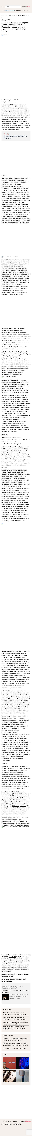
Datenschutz (17, 1124)
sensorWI (16, 990)
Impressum (8, 1124)
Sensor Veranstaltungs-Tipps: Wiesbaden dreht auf (12, 987)
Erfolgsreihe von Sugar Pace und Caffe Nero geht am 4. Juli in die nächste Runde (15, 1044)
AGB (2, 1124)
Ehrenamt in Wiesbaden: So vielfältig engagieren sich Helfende (15, 1023)
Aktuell (12, 11)
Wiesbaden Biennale (15, 965)
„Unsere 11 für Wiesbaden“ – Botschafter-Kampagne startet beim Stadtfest (15, 1039)
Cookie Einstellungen (10, 1121)
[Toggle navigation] (2, 7)
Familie (18, 15)
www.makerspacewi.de (18, 520)
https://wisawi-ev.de (20, 814)
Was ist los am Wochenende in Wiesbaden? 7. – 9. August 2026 (14, 1027)
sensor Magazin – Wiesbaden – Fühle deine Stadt (24, 2)
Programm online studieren (22, 218)
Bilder (12, 15)
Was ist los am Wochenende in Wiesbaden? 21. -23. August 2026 (14, 1014)
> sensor (26, 6)
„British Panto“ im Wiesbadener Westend (15, 1048)
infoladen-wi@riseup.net (19, 806)
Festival (25, 15)
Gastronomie (20, 11)
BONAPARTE (12, 957)
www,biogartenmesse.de (15, 688)
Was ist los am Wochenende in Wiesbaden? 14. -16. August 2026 (14, 1018)
